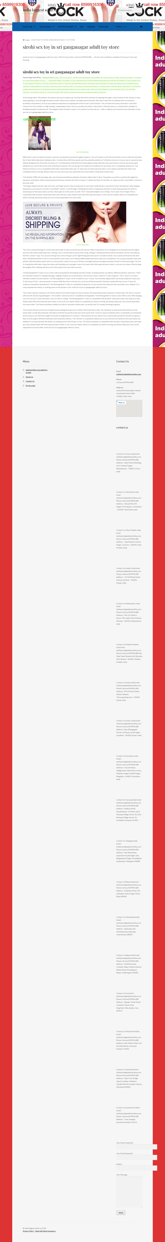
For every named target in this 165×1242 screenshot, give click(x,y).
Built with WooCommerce (45, 1231)
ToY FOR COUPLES (65, 26)
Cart (81, 26)
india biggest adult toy (41, 9)
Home (27, 40)
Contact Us (30, 381)
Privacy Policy (28, 1231)
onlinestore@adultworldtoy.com (128, 374)
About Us (29, 377)
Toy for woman (45, 26)
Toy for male (27, 26)
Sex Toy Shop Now (82, 152)
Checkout (91, 26)
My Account (103, 26)
